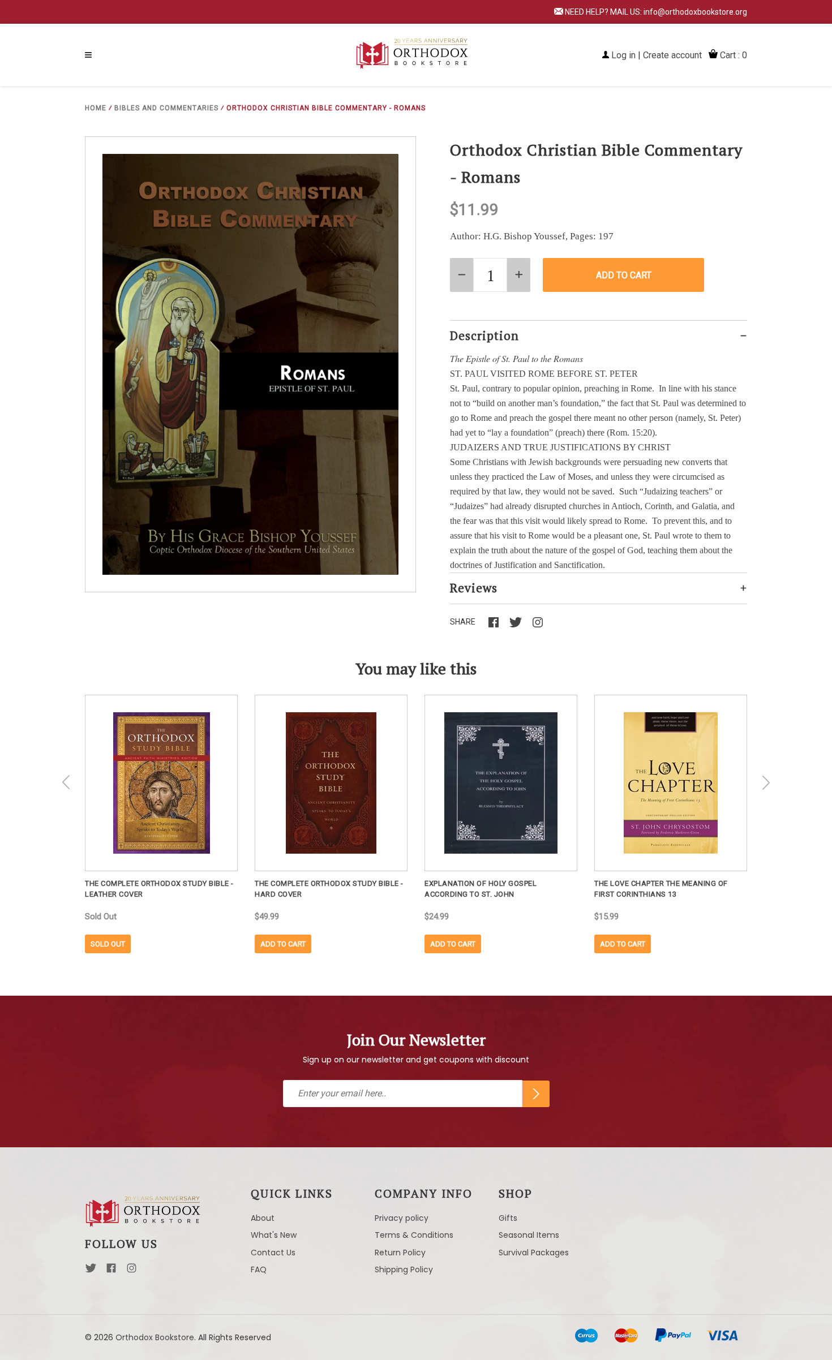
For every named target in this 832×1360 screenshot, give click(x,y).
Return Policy (400, 1252)
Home (95, 108)
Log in (623, 55)
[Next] (766, 782)
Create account (672, 55)
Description (484, 335)
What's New (274, 1235)
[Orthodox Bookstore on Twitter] (91, 1271)
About (263, 1218)
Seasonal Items (529, 1235)
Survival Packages (534, 1252)
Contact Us (273, 1252)
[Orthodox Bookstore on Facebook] (111, 1271)
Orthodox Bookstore (154, 1337)
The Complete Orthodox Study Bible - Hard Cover (329, 888)
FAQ (259, 1269)
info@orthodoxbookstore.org (695, 11)
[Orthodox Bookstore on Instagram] (132, 1271)
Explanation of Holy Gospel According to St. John (480, 888)
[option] (161, 824)
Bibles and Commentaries (166, 108)
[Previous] (66, 782)
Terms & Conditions (414, 1235)
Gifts (508, 1218)
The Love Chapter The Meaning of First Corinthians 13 (661, 888)
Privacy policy (401, 1218)
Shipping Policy (404, 1269)
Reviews (474, 588)
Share (462, 621)
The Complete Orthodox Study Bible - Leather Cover (159, 888)
